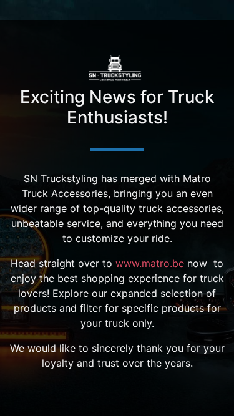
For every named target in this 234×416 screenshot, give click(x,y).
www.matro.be (149, 263)
